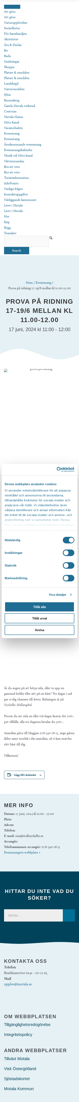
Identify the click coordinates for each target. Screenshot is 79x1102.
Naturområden (14, 89)
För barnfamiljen (15, 34)
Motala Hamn (13, 117)
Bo (6, 50)
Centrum (10, 111)
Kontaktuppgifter (16, 194)
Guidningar (11, 61)
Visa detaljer (57, 594)
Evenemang (12, 133)
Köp (7, 222)
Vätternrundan (14, 161)
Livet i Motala (13, 205)
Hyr (6, 216)
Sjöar (7, 94)
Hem (29, 282)
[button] (51, 238)
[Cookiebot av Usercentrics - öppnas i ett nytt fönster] (56, 469)
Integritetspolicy (18, 1034)
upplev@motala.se (18, 984)
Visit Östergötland (20, 1068)
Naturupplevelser (15, 23)
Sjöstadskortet (17, 1078)
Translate (10, 233)
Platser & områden (16, 72)
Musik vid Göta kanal (18, 155)
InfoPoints (11, 183)
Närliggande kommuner (20, 200)
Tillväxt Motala (17, 1058)
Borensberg (11, 100)
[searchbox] (26, 241)
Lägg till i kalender (25, 774)
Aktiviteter (11, 39)
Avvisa (39, 630)
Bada (7, 56)
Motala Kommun (19, 1088)
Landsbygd (11, 83)
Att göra (9, 11)
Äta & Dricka (12, 45)
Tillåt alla (39, 606)
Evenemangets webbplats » (22, 852)
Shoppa (9, 67)
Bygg (7, 228)
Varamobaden (13, 128)
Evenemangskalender (18, 150)
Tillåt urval (39, 618)
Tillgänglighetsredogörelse (27, 1024)
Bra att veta (12, 167)
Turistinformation (16, 178)
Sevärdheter (12, 28)
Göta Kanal (11, 122)
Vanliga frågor (13, 189)
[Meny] (12, 7)
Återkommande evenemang (22, 144)
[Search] (69, 915)
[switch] (68, 552)
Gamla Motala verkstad (19, 106)
